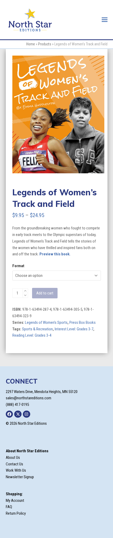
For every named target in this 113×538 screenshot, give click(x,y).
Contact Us (14, 464)
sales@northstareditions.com (28, 398)
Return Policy (16, 513)
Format (18, 265)
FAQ (9, 506)
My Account (15, 500)
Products (44, 44)
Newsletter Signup (20, 477)
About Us (13, 457)
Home (30, 44)
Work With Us (16, 470)
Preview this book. (54, 254)
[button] (104, 19)
